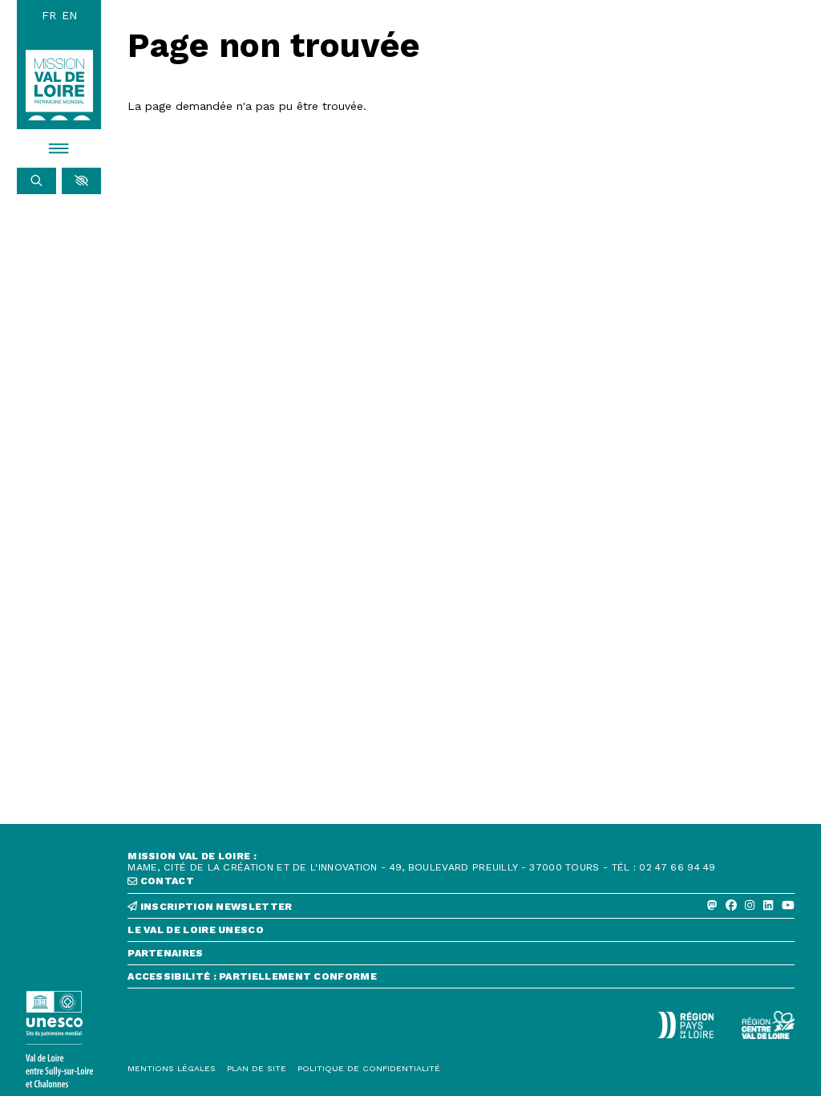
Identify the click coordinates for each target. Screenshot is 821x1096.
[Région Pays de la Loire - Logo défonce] (685, 1025)
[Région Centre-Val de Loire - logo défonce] (768, 1025)
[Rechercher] (36, 181)
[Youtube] (788, 905)
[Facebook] (731, 905)
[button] (81, 181)
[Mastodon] (712, 905)
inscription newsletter (215, 906)
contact (166, 881)
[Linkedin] (768, 905)
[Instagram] (749, 905)
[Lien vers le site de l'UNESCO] (59, 1039)
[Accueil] (59, 85)
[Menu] (59, 148)
